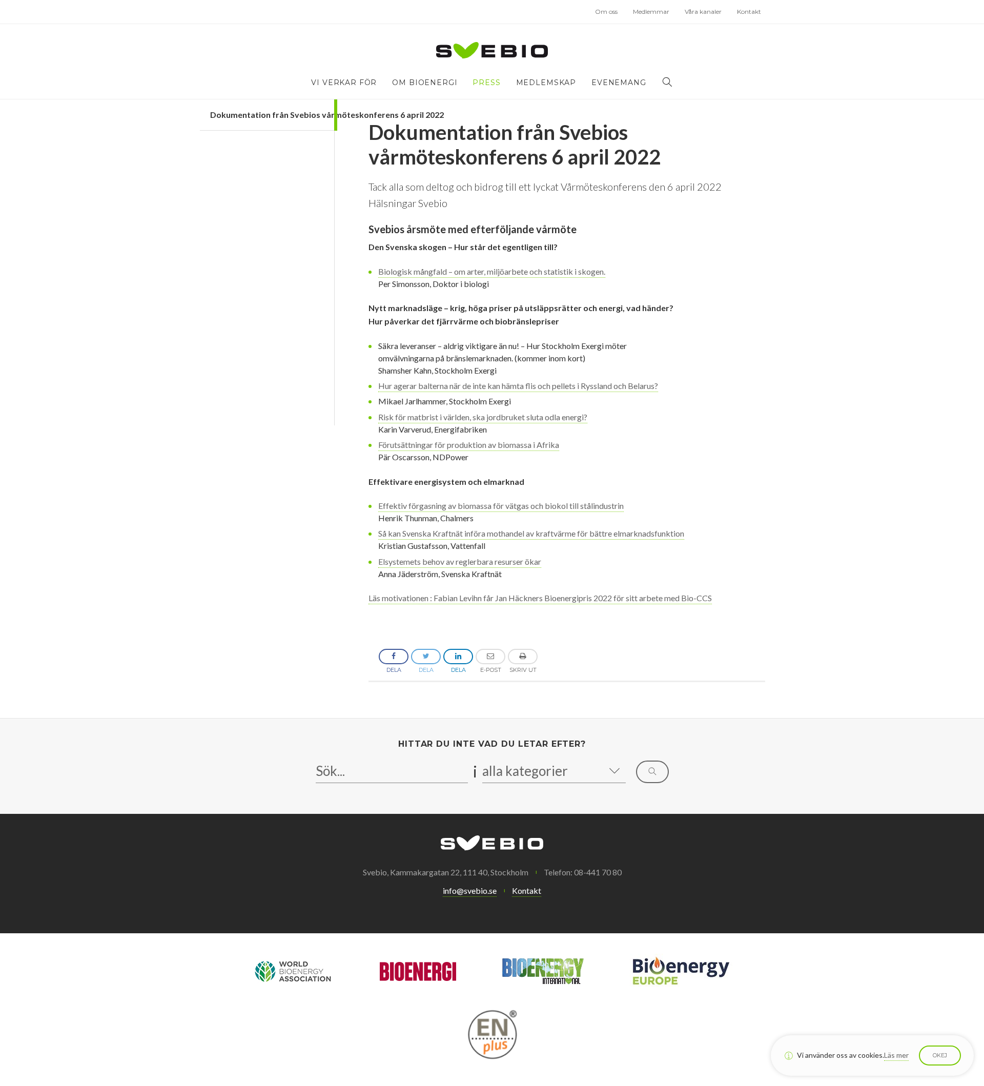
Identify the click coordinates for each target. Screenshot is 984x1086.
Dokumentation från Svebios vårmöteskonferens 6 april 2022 (272, 114)
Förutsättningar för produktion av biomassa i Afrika (468, 444)
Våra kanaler (703, 11)
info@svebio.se (470, 890)
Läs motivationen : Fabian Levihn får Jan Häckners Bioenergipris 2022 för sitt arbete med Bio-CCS (540, 598)
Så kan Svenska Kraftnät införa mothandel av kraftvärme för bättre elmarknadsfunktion (531, 533)
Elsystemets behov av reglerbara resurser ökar (459, 561)
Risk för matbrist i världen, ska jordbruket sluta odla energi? (482, 417)
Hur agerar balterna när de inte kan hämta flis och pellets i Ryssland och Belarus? (518, 386)
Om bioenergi (424, 82)
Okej (940, 1055)
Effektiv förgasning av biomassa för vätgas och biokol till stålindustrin (501, 505)
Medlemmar (651, 11)
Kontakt (749, 11)
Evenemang (618, 82)
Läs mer (896, 1055)
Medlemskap (546, 82)
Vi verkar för (344, 82)
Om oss (606, 11)
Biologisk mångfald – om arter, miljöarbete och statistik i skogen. (491, 271)
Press (486, 82)
